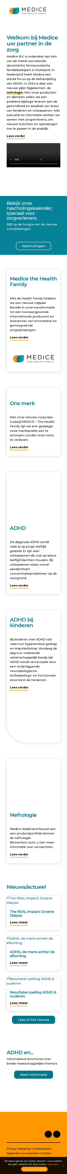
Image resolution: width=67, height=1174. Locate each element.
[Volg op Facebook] (56, 1134)
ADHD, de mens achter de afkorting (32, 954)
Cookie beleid (41, 1148)
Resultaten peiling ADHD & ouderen (33, 994)
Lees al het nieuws (33, 1020)
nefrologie (15, 92)
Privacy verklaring (18, 1148)
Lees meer (19, 922)
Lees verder (16, 136)
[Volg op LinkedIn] (48, 1134)
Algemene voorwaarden (23, 1153)
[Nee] (63, 1165)
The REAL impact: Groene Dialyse (32, 913)
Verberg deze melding (34, 1169)
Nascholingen (33, 246)
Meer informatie (33, 1075)
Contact (46, 1153)
